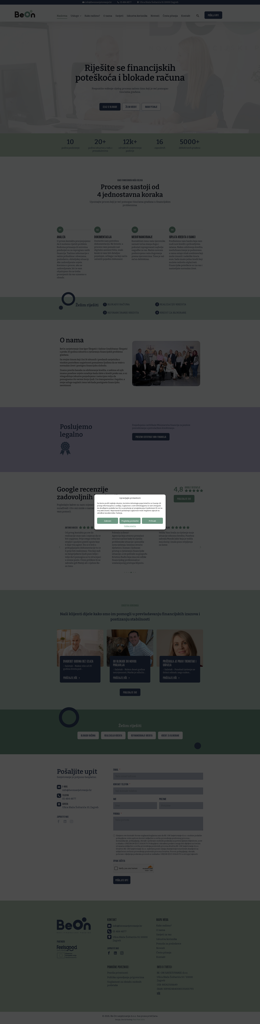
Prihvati (152, 520)
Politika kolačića (130, 526)
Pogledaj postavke (130, 520)
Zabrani (107, 520)
